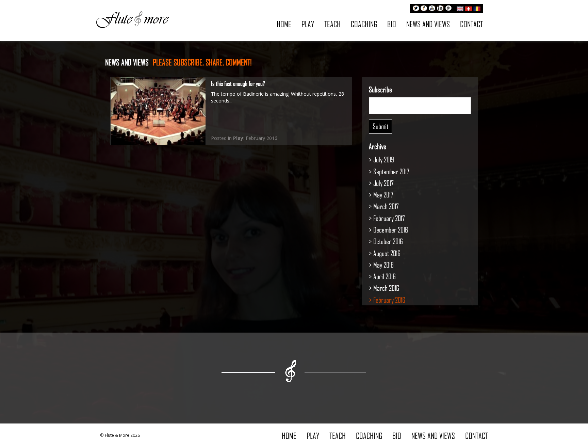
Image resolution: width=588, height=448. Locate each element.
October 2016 (388, 241)
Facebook (424, 8)
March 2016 (386, 288)
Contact (471, 24)
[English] (460, 7)
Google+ (448, 8)
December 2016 (390, 229)
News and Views (428, 24)
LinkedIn (440, 8)
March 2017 (386, 206)
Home (284, 24)
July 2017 (383, 183)
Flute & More (132, 19)
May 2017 (383, 194)
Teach (332, 24)
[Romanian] (476, 7)
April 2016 (384, 276)
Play (307, 24)
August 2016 (387, 253)
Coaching (364, 24)
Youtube (432, 8)
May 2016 (383, 264)
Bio (391, 24)
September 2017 (391, 171)
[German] (468, 7)
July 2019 (383, 159)
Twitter (415, 8)
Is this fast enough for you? (238, 83)
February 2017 (389, 218)
